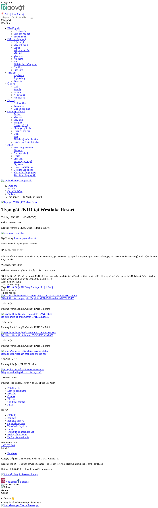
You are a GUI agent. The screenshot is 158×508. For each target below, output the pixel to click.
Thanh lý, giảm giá (23, 161)
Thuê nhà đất (20, 36)
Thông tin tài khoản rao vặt (20, 431)
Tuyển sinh (19, 75)
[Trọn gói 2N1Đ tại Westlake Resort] (19, 202)
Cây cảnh (18, 164)
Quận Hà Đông (15, 191)
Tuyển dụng (19, 78)
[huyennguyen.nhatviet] (13, 233)
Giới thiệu (12, 415)
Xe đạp (17, 92)
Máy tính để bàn (21, 50)
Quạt (16, 133)
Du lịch (11, 194)
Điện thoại (19, 42)
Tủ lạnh (17, 114)
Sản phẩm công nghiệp (25, 172)
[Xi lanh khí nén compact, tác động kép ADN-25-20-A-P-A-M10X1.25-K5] (39, 295)
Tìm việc (18, 81)
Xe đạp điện (19, 95)
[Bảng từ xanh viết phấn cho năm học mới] (22, 369)
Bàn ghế (18, 122)
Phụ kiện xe (19, 97)
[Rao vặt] (13, 10)
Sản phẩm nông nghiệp (25, 175)
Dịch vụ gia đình (22, 108)
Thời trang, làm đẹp (23, 147)
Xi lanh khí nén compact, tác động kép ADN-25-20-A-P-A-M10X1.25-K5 (37, 298)
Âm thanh (18, 58)
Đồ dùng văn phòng (23, 169)
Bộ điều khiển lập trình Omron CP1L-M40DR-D (25, 316)
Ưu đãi (10, 429)
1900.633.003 (8, 445)
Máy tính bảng (21, 45)
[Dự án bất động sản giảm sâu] (16, 180)
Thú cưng (18, 150)
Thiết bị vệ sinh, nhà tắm (26, 139)
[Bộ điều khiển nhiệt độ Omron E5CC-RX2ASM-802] (28, 332)
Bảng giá (11, 418)
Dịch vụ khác (20, 103)
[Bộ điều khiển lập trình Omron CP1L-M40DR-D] (26, 314)
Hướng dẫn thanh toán (18, 437)
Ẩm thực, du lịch (22, 153)
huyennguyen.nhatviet (25, 238)
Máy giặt (18, 117)
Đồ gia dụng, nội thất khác (27, 142)
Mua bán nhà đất (22, 34)
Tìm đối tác (19, 106)
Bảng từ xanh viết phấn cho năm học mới (21, 372)
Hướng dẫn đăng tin (17, 434)
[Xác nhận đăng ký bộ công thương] (19, 474)
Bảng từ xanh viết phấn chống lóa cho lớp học (23, 353)
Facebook (12, 453)
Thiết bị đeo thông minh (25, 64)
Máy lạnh (18, 120)
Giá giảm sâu (20, 31)
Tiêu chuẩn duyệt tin (17, 426)
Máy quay (18, 56)
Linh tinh (18, 158)
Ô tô (16, 86)
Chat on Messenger (29, 505)
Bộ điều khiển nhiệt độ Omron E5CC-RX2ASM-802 (27, 335)
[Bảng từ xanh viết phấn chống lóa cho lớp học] (25, 351)
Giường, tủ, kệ (21, 125)
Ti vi (16, 61)
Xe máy (17, 89)
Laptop (17, 47)
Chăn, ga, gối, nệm (23, 128)
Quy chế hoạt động (16, 423)
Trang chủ (12, 185)
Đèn (16, 136)
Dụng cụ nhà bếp (22, 131)
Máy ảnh (18, 53)
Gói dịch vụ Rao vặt (15, 14)
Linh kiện (18, 70)
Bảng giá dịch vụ (15, 420)
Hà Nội (11, 188)
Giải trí (17, 156)
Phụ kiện (18, 67)
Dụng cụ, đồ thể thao (24, 167)
